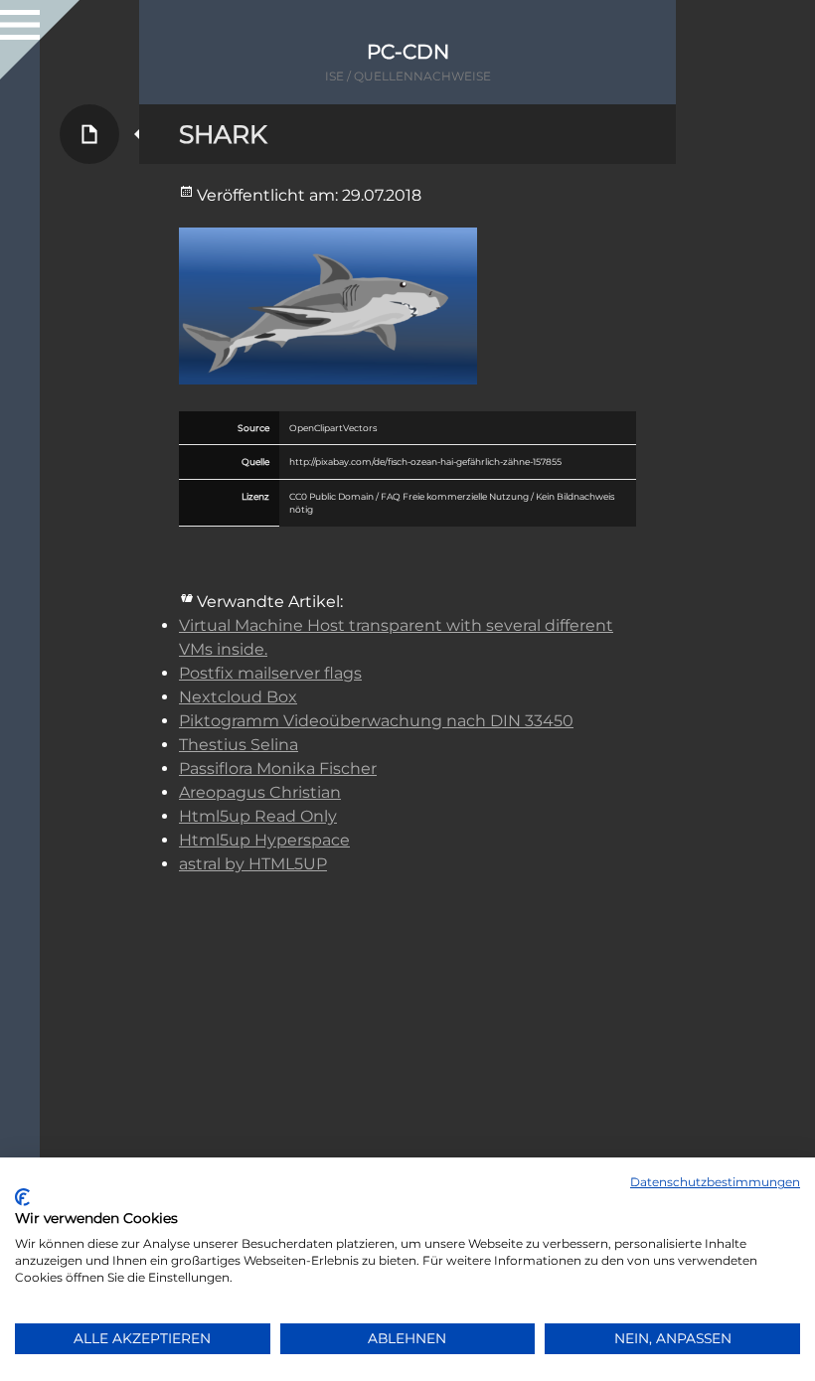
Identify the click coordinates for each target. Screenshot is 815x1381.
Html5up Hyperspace (264, 840)
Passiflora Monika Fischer (278, 768)
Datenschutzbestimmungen (715, 1181)
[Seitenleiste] (20, 20)
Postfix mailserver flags (270, 673)
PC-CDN (408, 52)
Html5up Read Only (258, 816)
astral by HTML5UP (253, 863)
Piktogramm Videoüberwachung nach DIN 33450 (376, 720)
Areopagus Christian (260, 792)
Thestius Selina (238, 744)
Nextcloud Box (238, 697)
